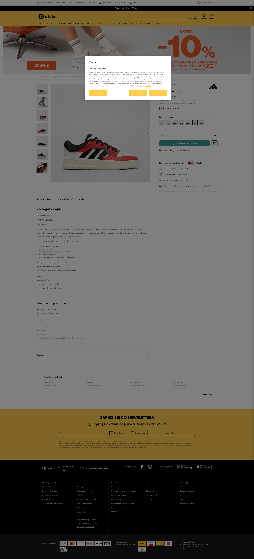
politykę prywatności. (144, 86)
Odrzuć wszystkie (138, 93)
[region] (128, 78)
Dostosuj (98, 93)
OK (158, 93)
